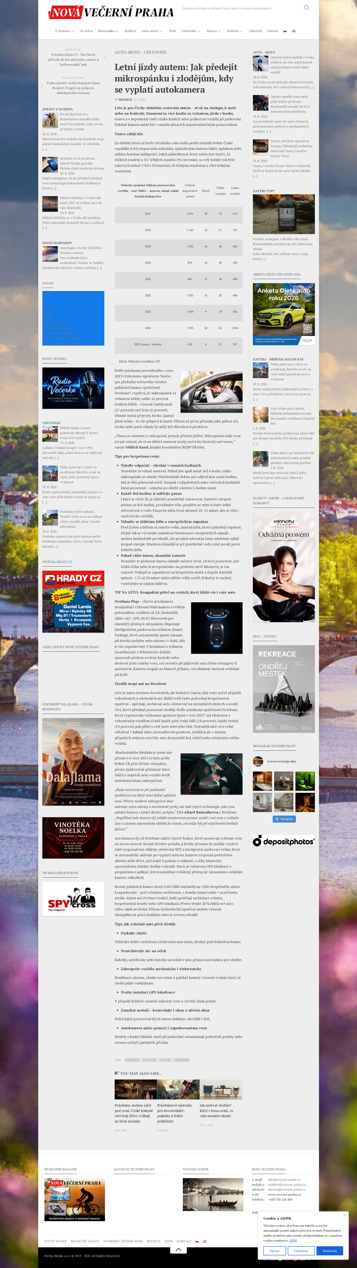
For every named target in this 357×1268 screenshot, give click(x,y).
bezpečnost (149, 1059)
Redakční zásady (85, 1241)
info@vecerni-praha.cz (284, 1179)
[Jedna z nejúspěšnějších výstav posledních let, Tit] (262, 781)
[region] (303, 1235)
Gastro (212, 31)
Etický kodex (55, 1241)
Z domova (62, 31)
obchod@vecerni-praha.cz (286, 1189)
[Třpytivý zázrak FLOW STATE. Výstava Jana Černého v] (305, 781)
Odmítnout (301, 1251)
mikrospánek (181, 1059)
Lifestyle (255, 31)
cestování (165, 1059)
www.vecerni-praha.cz (284, 1194)
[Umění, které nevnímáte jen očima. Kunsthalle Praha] (283, 781)
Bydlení (130, 31)
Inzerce (153, 1241)
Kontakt (184, 1241)
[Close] (344, 1214)
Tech (172, 31)
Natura (272, 31)
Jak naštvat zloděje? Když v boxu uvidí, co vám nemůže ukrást (216, 1110)
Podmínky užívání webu (123, 1241)
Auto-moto (150, 31)
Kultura (233, 31)
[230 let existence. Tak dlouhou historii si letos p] (283, 802)
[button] (284, 689)
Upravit (275, 1251)
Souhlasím (330, 1251)
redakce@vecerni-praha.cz (287, 1184)
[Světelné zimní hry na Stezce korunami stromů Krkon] (305, 802)
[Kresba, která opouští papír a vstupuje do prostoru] (262, 802)
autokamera (132, 1059)
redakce (125, 99)
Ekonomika (106, 31)
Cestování (188, 31)
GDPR (293, 1240)
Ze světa (86, 31)
